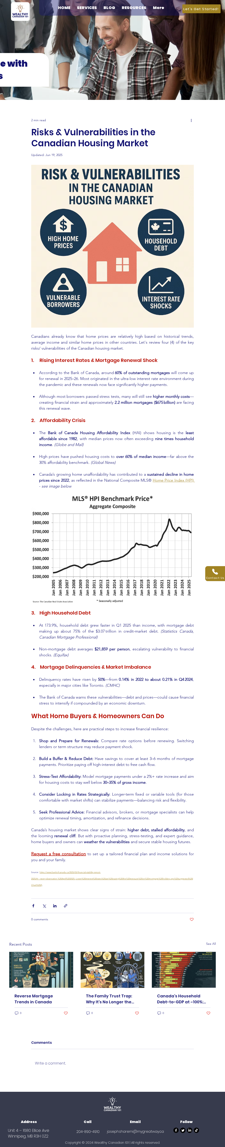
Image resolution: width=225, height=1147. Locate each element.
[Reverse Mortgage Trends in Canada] (41, 970)
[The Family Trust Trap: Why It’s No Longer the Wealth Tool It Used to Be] (113, 970)
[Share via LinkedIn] (55, 906)
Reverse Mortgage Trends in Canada (34, 999)
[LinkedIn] (189, 1130)
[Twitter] (182, 1130)
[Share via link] (66, 906)
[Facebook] (176, 1130)
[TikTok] (196, 1130)
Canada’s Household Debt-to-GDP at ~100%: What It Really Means (180, 999)
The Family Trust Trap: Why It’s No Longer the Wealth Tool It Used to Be (111, 999)
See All (211, 944)
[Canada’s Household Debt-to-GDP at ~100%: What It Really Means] (184, 970)
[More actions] (191, 120)
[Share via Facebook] (33, 906)
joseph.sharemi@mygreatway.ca (135, 1131)
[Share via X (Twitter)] (44, 906)
